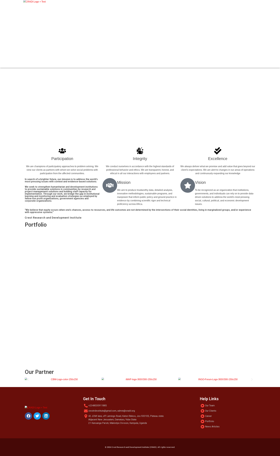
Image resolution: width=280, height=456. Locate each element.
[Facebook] (28, 416)
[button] (140, 137)
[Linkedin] (46, 416)
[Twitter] (37, 416)
